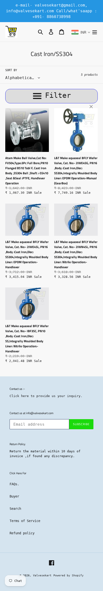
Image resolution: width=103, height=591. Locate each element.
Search (15, 508)
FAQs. (14, 484)
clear (91, 107)
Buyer (14, 496)
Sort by (11, 70)
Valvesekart (42, 575)
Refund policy (22, 533)
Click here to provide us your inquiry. (46, 396)
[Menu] (94, 32)
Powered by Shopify (68, 575)
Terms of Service (25, 521)
